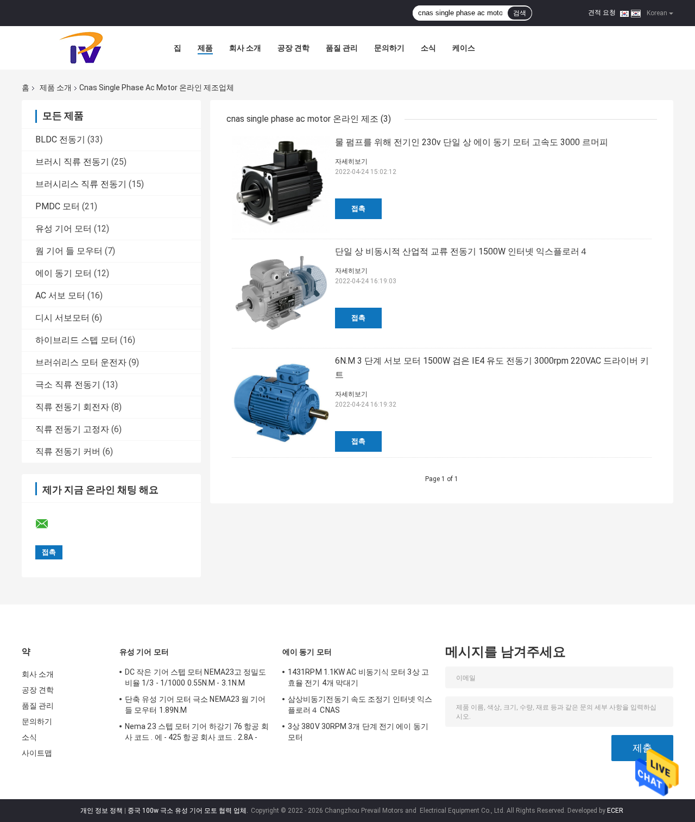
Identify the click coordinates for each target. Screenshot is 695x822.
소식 (428, 47)
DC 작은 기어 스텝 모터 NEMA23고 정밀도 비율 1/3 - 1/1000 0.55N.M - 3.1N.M (196, 677)
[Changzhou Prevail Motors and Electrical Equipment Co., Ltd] (81, 48)
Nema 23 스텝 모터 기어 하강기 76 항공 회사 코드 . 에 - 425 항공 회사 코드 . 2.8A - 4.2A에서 (197, 733)
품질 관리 (342, 47)
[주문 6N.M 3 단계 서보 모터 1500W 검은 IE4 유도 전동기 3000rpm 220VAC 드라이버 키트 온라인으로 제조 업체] (281, 403)
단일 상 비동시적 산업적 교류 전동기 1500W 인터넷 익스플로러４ (461, 251)
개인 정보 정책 (101, 810)
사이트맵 (37, 753)
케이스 (463, 47)
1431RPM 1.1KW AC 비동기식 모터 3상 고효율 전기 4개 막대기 (358, 677)
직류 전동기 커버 (67, 451)
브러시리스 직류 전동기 (81, 184)
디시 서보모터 (62, 318)
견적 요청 (602, 12)
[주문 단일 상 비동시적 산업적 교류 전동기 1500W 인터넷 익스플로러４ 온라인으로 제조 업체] (281, 293)
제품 (205, 47)
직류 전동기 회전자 (72, 407)
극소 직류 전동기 (67, 384)
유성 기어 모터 (63, 228)
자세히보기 (351, 161)
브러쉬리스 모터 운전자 (81, 362)
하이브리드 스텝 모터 (76, 340)
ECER (615, 810)
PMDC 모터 (57, 206)
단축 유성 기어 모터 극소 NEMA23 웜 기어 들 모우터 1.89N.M (195, 704)
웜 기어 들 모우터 (69, 251)
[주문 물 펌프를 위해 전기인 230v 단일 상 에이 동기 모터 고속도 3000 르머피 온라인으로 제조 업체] (281, 184)
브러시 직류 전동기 (72, 162)
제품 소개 (56, 87)
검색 (519, 13)
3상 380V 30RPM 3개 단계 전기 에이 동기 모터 (358, 732)
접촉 (358, 208)
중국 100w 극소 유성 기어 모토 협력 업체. (189, 810)
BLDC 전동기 (60, 139)
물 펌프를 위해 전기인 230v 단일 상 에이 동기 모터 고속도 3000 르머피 (471, 142)
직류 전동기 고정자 (72, 429)
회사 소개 (245, 47)
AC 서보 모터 (60, 295)
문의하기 (389, 47)
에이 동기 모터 (63, 273)
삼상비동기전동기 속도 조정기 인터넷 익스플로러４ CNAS (360, 704)
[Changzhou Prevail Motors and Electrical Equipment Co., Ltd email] (48, 524)
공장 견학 (293, 47)
